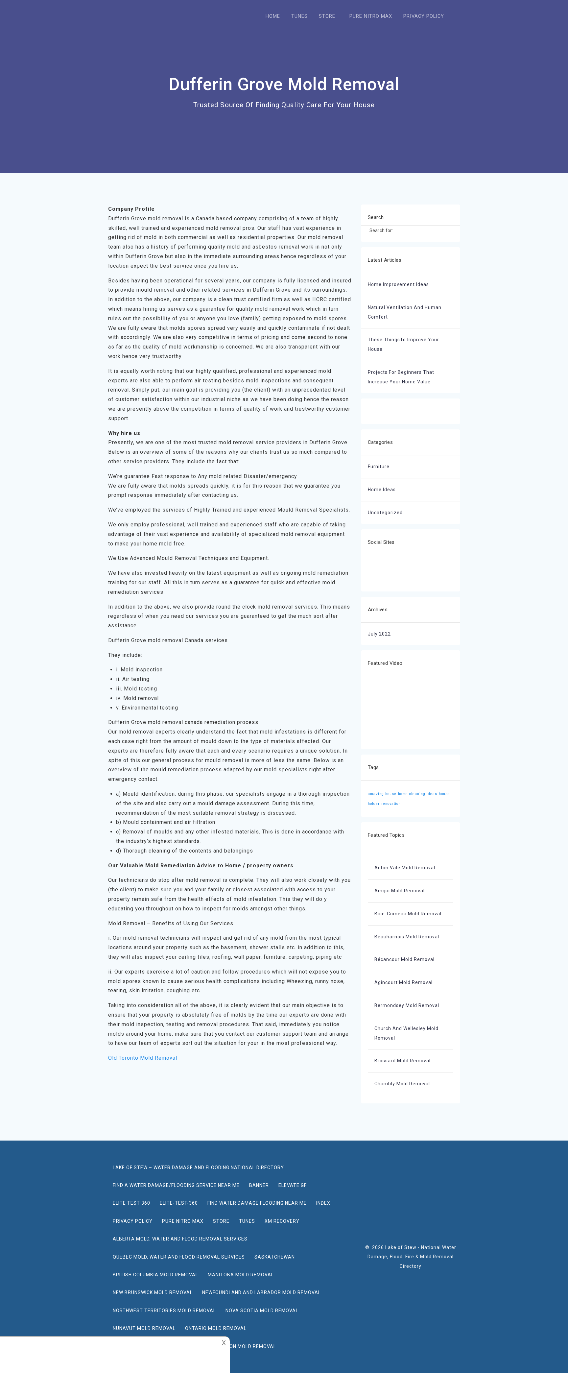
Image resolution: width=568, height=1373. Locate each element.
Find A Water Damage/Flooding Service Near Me (176, 1185)
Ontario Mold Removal (216, 1328)
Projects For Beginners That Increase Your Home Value (401, 377)
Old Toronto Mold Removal (142, 1058)
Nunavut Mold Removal (144, 1328)
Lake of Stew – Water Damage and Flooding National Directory (198, 1167)
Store (221, 1221)
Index (323, 1203)
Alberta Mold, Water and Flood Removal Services (180, 1238)
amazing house (382, 794)
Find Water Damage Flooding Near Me (257, 1203)
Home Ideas (382, 489)
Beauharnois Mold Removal (406, 936)
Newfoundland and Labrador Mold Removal (261, 1292)
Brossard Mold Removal (402, 1060)
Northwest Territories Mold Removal (164, 1310)
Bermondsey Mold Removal (406, 1005)
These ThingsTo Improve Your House (403, 344)
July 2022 (379, 634)
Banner (259, 1185)
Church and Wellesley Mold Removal (406, 1033)
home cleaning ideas (417, 794)
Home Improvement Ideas (398, 284)
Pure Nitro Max (182, 1221)
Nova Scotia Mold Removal (261, 1310)
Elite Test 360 (131, 1203)
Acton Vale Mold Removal (404, 867)
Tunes (247, 1221)
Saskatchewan (274, 1257)
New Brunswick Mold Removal (153, 1292)
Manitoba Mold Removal (241, 1274)
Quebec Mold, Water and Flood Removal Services (179, 1257)
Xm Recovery (282, 1221)
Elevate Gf (292, 1185)
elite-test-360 (179, 1203)
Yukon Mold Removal (248, 1346)
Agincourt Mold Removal (403, 982)
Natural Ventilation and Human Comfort (404, 312)
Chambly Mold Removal (402, 1083)
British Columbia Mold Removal (155, 1274)
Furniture (379, 466)
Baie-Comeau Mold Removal (407, 913)
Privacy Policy (133, 1221)
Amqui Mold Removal (399, 890)
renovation (391, 804)
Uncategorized (385, 512)
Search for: (381, 230)
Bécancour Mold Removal (404, 959)
